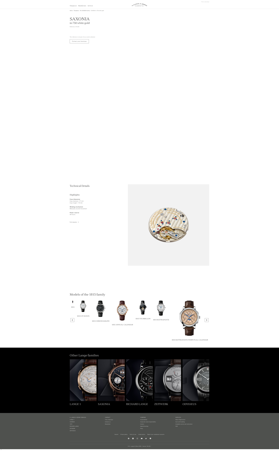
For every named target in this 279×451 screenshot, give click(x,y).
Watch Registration (180, 419)
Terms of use (133, 434)
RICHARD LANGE (74, 426)
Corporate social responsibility (148, 421)
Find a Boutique (109, 419)
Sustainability (143, 419)
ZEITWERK (72, 428)
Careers (142, 424)
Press (141, 428)
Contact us (108, 421)
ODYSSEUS (73, 430)
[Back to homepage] (139, 5)
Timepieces (73, 5)
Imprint (116, 434)
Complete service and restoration (183, 424)
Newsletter (108, 424)
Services (90, 5)
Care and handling (180, 421)
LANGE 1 (72, 419)
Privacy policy (123, 434)
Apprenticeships (144, 426)
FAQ (176, 426)
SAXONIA (72, 421)
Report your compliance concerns (155, 434)
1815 (71, 424)
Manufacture (82, 5)
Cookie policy (141, 434)
